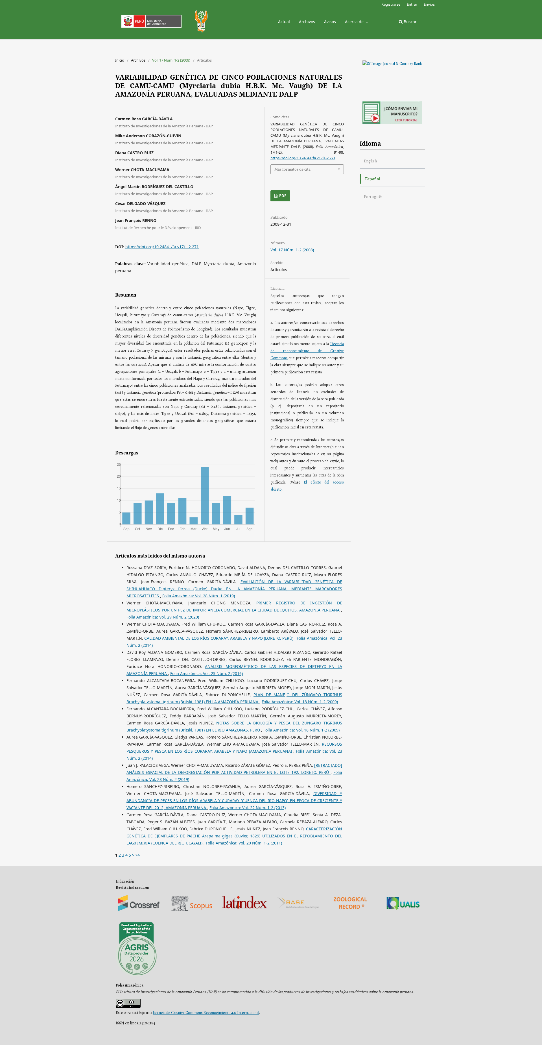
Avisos (330, 21)
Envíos (429, 4)
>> (138, 855)
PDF (282, 195)
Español (372, 179)
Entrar (412, 4)
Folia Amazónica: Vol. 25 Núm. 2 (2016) (206, 673)
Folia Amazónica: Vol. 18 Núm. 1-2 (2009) (300, 701)
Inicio (119, 60)
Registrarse (390, 4)
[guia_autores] (392, 122)
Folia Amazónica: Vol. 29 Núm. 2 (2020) (162, 617)
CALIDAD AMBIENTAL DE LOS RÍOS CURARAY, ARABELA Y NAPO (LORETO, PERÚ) (219, 638)
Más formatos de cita (292, 169)
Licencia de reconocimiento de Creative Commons (307, 351)
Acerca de (355, 21)
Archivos (307, 21)
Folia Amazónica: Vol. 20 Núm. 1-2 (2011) (244, 843)
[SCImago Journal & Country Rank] (392, 63)
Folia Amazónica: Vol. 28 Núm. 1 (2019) (198, 595)
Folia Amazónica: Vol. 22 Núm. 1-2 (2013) (247, 807)
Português (373, 196)
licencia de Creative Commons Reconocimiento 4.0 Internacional (206, 1012)
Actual (284, 21)
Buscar (410, 21)
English (370, 161)
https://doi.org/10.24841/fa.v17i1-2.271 (162, 246)
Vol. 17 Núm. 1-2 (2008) (171, 60)
